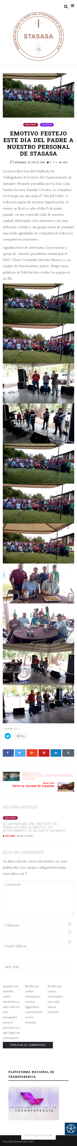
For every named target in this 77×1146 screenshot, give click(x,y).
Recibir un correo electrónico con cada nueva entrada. (55, 999)
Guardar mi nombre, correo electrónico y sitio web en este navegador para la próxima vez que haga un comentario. (11, 1012)
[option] (38, 826)
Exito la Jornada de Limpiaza (33, 785)
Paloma (10, 836)
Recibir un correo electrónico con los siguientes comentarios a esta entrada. (33, 1004)
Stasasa (20, 162)
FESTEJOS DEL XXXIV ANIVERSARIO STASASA (48, 776)
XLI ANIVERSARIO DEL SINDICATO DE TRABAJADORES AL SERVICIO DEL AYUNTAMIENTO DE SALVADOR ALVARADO (35, 827)
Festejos (47, 124)
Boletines (30, 124)
